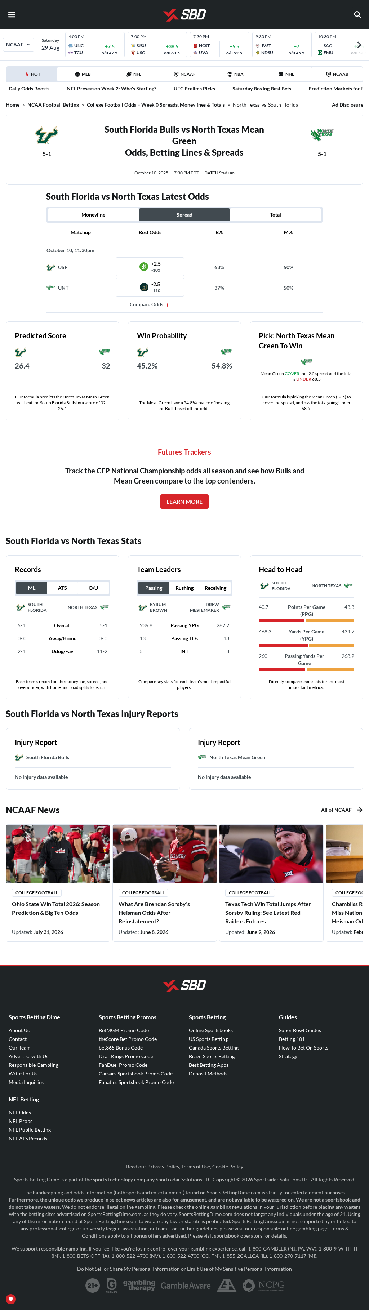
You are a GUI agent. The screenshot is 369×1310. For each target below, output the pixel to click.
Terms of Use (195, 1166)
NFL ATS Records (28, 1138)
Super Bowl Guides (300, 1030)
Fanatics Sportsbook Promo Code (136, 1082)
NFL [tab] (137, 74)
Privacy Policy (163, 1166)
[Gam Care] (111, 1285)
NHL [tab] (289, 74)
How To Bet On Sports (303, 1047)
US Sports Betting (208, 1039)
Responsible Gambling (33, 1065)
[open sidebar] (11, 14)
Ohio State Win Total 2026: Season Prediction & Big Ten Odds (56, 908)
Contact (18, 1039)
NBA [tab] (239, 74)
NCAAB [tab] (340, 74)
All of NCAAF (336, 810)
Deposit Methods (208, 1073)
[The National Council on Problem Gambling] (263, 1285)
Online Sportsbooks (211, 1030)
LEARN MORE (184, 501)
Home (12, 105)
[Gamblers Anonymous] (227, 1285)
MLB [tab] (86, 74)
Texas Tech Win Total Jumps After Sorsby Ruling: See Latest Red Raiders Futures (268, 912)
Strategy (288, 1056)
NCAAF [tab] (188, 74)
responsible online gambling (285, 1228)
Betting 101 (292, 1039)
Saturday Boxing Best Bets (261, 88)
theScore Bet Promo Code (128, 1039)
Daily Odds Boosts (29, 88)
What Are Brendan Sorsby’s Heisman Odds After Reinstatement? (154, 912)
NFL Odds (20, 1112)
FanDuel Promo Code (123, 1065)
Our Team (20, 1047)
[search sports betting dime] (357, 14)
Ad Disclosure (347, 105)
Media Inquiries (26, 1082)
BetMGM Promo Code (124, 1030)
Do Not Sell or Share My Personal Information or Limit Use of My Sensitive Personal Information (184, 1269)
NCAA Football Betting (53, 105)
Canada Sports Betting (214, 1047)
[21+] (93, 1285)
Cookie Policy (227, 1166)
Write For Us (23, 1073)
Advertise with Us (28, 1056)
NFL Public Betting (30, 1130)
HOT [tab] (33, 76)
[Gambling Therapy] (139, 1285)
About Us (19, 1030)
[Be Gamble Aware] (186, 1285)
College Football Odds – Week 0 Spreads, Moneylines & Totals (156, 105)
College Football (36, 892)
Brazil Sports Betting (212, 1056)
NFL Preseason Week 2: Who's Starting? (111, 88)
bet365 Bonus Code (121, 1047)
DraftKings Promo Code (126, 1056)
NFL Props (20, 1121)
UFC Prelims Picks (194, 88)
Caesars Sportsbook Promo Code (136, 1073)
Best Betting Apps (208, 1065)
